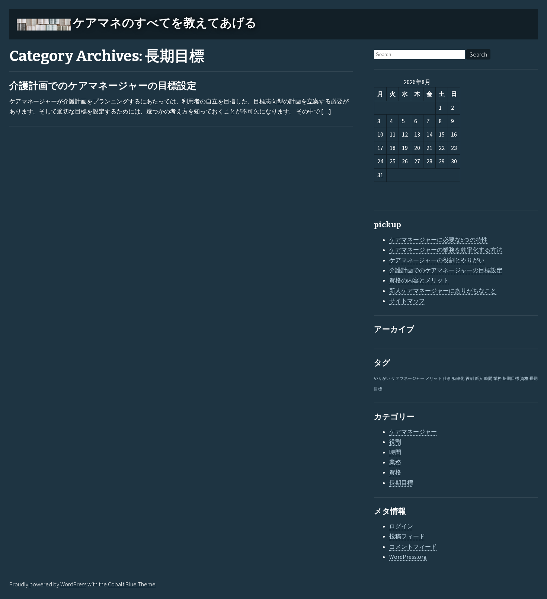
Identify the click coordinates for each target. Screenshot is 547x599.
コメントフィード (413, 546)
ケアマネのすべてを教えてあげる (165, 23)
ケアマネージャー (407, 378)
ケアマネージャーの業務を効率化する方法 (445, 249)
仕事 (447, 378)
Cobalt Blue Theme (132, 584)
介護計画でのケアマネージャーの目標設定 (102, 86)
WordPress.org (408, 556)
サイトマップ (407, 300)
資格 (524, 378)
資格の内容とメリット (419, 280)
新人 (479, 378)
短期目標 (511, 378)
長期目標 (401, 482)
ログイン (401, 526)
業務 (497, 378)
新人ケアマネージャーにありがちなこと (442, 290)
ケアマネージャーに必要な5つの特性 (438, 239)
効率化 (458, 378)
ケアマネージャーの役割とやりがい (436, 260)
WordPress (73, 584)
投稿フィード (407, 536)
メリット (433, 378)
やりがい (382, 378)
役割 (470, 378)
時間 (488, 378)
